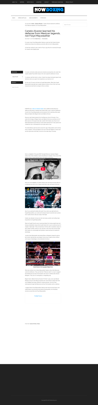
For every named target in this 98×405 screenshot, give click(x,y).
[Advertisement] (43, 61)
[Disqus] (43, 347)
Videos (38, 323)
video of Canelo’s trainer (37, 108)
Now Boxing (49, 10)
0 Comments (44, 38)
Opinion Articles (33, 323)
